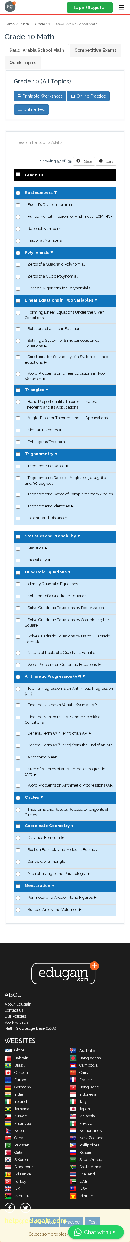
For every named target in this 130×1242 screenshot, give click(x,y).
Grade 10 (42, 24)
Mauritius (22, 1123)
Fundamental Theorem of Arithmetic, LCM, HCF (70, 216)
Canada (21, 1072)
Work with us (16, 1022)
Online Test (33, 109)
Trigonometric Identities (49, 506)
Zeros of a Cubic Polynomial (53, 276)
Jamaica (21, 1109)
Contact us (14, 1010)
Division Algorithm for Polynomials (59, 288)
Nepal (19, 1130)
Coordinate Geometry (47, 825)
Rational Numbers (44, 228)
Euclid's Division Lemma (50, 204)
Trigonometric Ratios (46, 466)
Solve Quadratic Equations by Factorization (66, 607)
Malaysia (87, 1116)
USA (83, 1188)
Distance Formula (44, 837)
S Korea (21, 1159)
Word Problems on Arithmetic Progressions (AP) (71, 785)
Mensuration (37, 885)
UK (17, 1188)
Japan (84, 1109)
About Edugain (18, 1004)
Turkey (20, 1181)
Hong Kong (89, 1087)
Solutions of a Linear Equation (54, 328)
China (84, 1072)
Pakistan (21, 1145)
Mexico (85, 1123)
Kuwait (20, 1116)
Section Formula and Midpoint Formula (63, 849)
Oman (20, 1138)
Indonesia (87, 1094)
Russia (85, 1152)
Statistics (35, 548)
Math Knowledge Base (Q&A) (30, 1028)
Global (20, 1050)
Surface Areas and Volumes (52, 909)
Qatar (19, 1152)
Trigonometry (39, 453)
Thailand (87, 1174)
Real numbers (39, 192)
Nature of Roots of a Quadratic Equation (63, 652)
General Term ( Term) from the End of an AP (70, 745)
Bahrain (21, 1058)
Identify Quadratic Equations (53, 584)
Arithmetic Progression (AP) (53, 676)
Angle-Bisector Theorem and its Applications (68, 418)
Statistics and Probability (50, 536)
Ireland (20, 1101)
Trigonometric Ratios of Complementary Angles (70, 494)
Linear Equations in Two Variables (59, 300)
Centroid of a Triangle (46, 861)
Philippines (89, 1145)
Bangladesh (90, 1058)
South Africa (90, 1167)
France (85, 1079)
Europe (20, 1079)
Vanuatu (21, 1196)
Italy (83, 1101)
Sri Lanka (22, 1174)
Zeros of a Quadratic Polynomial (56, 264)
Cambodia (88, 1065)
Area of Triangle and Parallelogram (59, 873)
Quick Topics (22, 62)
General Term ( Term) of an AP (57, 733)
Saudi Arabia (90, 1159)
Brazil (19, 1065)
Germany (22, 1087)
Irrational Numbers (45, 240)
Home (10, 24)
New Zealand (91, 1138)
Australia (87, 1050)
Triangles (34, 389)
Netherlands (90, 1130)
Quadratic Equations (46, 572)
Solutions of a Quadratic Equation (57, 596)
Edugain (10, 6)
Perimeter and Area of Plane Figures (60, 897)
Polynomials (37, 252)
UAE (83, 1181)
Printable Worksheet (41, 96)
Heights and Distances (47, 518)
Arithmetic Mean (42, 757)
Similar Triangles (43, 430)
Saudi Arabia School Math (36, 50)
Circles (32, 797)
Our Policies (15, 1016)
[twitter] (25, 1208)
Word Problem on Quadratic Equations (62, 664)
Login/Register (90, 8)
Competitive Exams (95, 50)
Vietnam (87, 1196)
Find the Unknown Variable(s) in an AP (62, 704)
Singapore (23, 1167)
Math (25, 24)
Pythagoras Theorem (46, 441)
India (18, 1094)
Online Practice (90, 96)
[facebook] (10, 1208)
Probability (37, 560)
